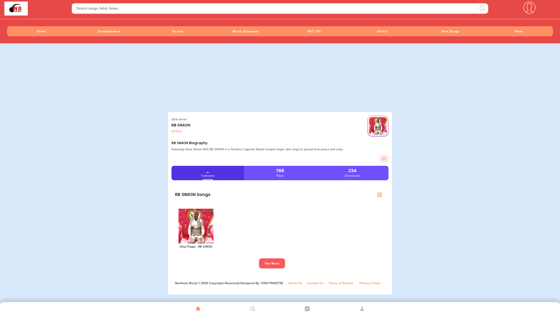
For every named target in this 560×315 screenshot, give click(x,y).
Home (41, 31)
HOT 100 (314, 31)
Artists (382, 31)
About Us (295, 283)
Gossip (177, 31)
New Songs (451, 31)
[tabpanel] (280, 231)
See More (272, 263)
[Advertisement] (280, 79)
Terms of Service (341, 283)
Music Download (246, 31)
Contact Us (315, 283)
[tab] (379, 194)
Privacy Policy (369, 283)
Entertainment (109, 31)
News (518, 31)
